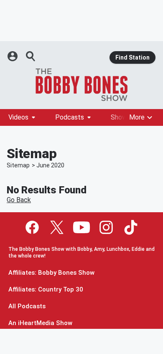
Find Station (132, 57)
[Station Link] (81, 85)
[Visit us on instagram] (106, 227)
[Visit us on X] (57, 227)
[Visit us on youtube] (81, 227)
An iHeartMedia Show (40, 323)
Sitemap (18, 165)
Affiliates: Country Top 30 (45, 289)
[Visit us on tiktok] (131, 227)
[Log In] (13, 56)
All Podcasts (27, 306)
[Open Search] (31, 56)
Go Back (19, 200)
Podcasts (69, 117)
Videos (18, 117)
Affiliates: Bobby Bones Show (51, 272)
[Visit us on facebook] (32, 227)
